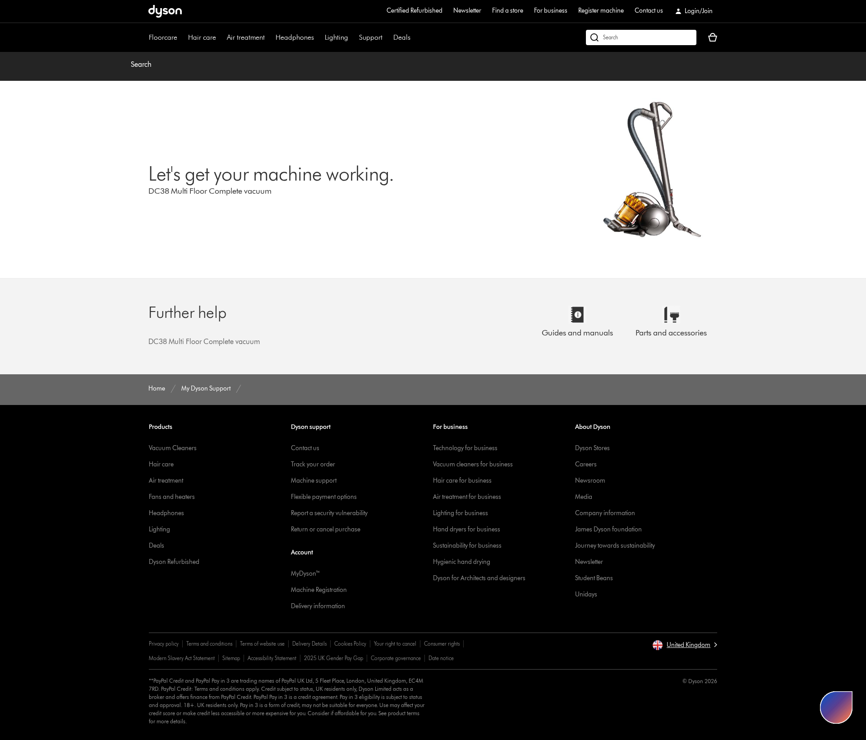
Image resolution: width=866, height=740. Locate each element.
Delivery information (318, 606)
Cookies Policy (350, 643)
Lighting (336, 37)
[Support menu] (387, 37)
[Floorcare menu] (181, 37)
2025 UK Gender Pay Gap (333, 658)
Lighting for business (460, 513)
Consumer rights (442, 643)
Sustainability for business (467, 545)
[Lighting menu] (352, 37)
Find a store (507, 10)
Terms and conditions (209, 643)
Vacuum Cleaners (173, 448)
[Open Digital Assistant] (836, 707)
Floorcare (163, 37)
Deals (401, 37)
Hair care (202, 37)
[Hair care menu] (220, 37)
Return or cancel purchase (325, 529)
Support (370, 37)
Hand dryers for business (466, 529)
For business (550, 10)
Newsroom (590, 480)
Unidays (586, 594)
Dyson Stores (592, 448)
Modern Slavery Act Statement (182, 658)
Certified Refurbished (414, 10)
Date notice (441, 658)
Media (583, 497)
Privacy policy (164, 643)
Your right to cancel (395, 643)
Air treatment (246, 37)
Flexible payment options (324, 497)
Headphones (295, 37)
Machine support (313, 480)
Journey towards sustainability (615, 545)
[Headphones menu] (318, 37)
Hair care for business (462, 480)
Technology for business (465, 448)
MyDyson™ (305, 573)
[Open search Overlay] (641, 37)
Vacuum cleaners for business (473, 464)
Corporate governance (396, 658)
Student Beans (594, 578)
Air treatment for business (467, 497)
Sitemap (231, 658)
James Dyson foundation (608, 529)
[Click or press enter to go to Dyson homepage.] (165, 11)
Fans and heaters (172, 497)
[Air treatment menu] (269, 37)
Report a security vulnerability (329, 513)
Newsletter (467, 10)
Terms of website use (262, 643)
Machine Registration (319, 590)
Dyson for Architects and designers (479, 578)
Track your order (313, 464)
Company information (605, 513)
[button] (684, 645)
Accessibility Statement (272, 658)
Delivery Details (309, 643)
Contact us (649, 10)
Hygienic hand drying (461, 562)
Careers (586, 464)
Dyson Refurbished (174, 562)
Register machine (601, 10)
